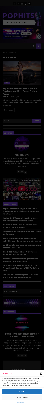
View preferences (22, 397)
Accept (22, 391)
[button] (41, 373)
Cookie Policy (20, 402)
